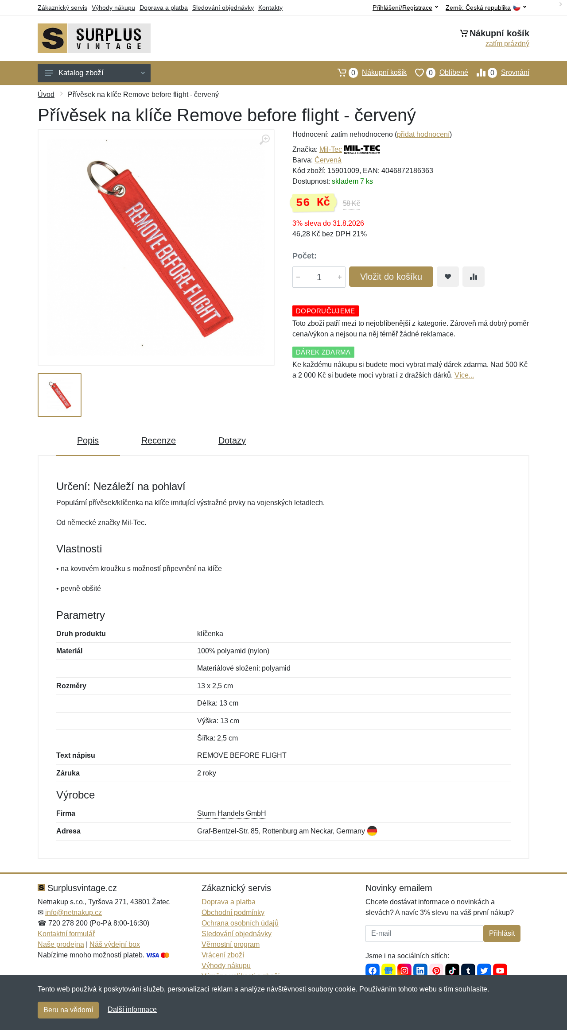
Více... (464, 375)
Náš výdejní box (114, 944)
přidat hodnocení (423, 134)
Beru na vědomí (68, 1010)
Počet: (304, 255)
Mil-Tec (330, 149)
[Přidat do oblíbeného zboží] (448, 276)
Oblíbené (448, 73)
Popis (88, 440)
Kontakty (270, 7)
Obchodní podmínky (233, 912)
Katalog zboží (81, 73)
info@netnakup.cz (73, 912)
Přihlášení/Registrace (402, 7)
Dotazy (232, 440)
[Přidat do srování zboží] (473, 276)
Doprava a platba (164, 7)
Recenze (158, 440)
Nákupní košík (379, 73)
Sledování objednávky (223, 7)
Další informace (132, 1009)
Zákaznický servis (62, 7)
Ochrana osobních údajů (240, 923)
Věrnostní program (231, 944)
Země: (478, 7)
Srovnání (509, 73)
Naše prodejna (61, 944)
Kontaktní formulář (66, 933)
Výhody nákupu (113, 7)
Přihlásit (502, 933)
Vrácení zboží (223, 955)
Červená (328, 160)
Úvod (46, 94)
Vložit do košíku (391, 277)
